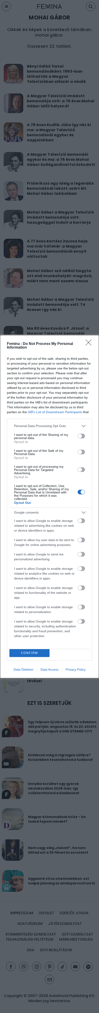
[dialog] (49, 506)
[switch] (81, 436)
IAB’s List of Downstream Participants (55, 412)
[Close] (90, 344)
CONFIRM (29, 653)
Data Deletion (23, 669)
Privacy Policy (76, 669)
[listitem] (49, 426)
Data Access (49, 669)
